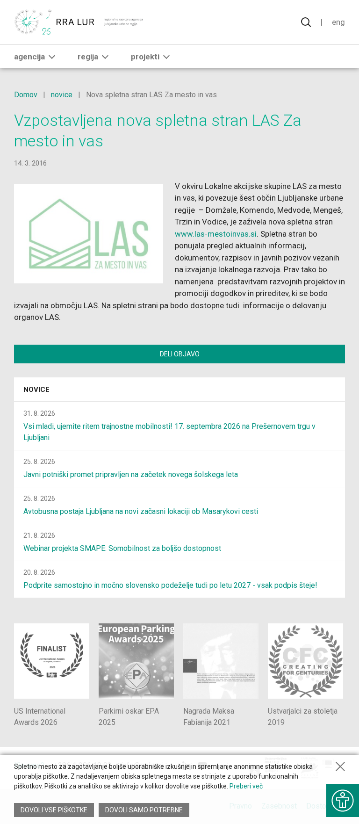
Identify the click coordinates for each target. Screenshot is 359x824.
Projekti (145, 56)
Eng (338, 22)
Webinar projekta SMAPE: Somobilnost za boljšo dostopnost (122, 548)
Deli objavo (180, 354)
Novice (36, 389)
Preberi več (246, 786)
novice (61, 94)
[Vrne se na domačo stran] (79, 22)
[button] (52, 56)
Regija (88, 56)
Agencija (29, 56)
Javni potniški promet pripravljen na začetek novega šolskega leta (130, 474)
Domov (25, 94)
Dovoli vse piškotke (54, 810)
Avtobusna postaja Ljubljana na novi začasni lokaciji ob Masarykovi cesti (140, 511)
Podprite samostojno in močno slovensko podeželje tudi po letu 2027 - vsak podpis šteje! (170, 585)
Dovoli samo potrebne (144, 810)
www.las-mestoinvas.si (216, 234)
